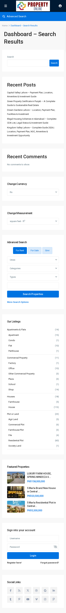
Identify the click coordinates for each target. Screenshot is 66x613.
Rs (11, 192)
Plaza (11, 379)
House (11, 407)
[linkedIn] (53, 590)
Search (10, 57)
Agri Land (13, 419)
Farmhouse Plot (16, 430)
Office (11, 368)
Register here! (14, 562)
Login (33, 555)
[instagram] (45, 599)
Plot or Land (13, 414)
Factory (12, 363)
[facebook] (10, 590)
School (11, 384)
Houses (11, 396)
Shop (11, 389)
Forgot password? (49, 562)
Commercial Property (17, 357)
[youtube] (27, 599)
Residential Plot (16, 440)
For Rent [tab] (20, 250)
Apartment (13, 335)
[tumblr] (10, 599)
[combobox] (33, 260)
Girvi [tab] (47, 250)
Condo (11, 340)
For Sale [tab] (35, 250)
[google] (45, 590)
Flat (10, 345)
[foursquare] (53, 599)
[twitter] (27, 590)
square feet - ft (17, 221)
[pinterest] (19, 599)
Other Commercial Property (21, 373)
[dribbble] (36, 590)
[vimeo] (36, 599)
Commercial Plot (16, 424)
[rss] (19, 590)
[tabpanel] (33, 280)
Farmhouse (13, 402)
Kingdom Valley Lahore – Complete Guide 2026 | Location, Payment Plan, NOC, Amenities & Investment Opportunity (30, 131)
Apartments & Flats (16, 329)
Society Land (14, 445)
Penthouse (13, 351)
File (10, 435)
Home (5, 25)
